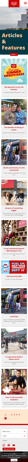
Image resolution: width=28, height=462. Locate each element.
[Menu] (25, 3)
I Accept (14, 460)
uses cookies (12, 454)
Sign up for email (9, 449)
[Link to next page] (5, 418)
